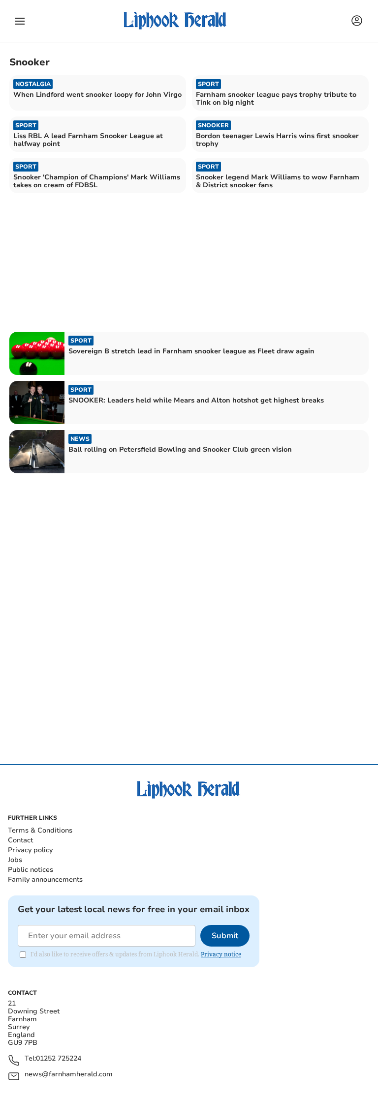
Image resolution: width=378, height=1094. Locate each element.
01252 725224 (58, 1059)
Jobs (15, 859)
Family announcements (45, 879)
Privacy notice (221, 954)
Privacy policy (30, 850)
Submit (225, 935)
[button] (20, 21)
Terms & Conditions (40, 830)
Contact (20, 840)
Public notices (30, 869)
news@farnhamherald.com (69, 1074)
